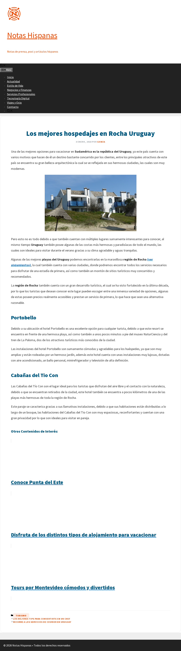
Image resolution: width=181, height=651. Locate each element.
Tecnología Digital (18, 98)
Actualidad (13, 81)
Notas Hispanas (32, 35)
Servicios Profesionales (21, 94)
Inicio (10, 77)
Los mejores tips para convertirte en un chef (41, 618)
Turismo (21, 615)
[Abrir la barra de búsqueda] (3, 65)
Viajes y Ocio (14, 102)
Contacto (13, 107)
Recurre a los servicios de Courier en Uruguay (42, 622)
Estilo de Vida (15, 85)
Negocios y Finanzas (19, 90)
